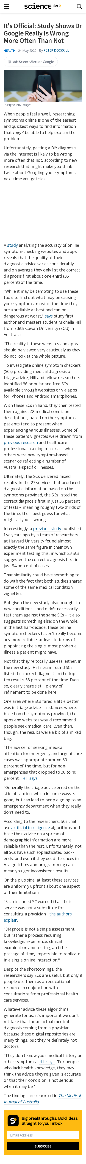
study (12, 245)
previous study (47, 528)
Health (9, 50)
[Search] (79, 6)
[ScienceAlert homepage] (43, 6)
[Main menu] (8, 6)
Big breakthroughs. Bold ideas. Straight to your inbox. (50, 1121)
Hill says (29, 778)
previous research (21, 442)
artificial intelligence (30, 827)
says (49, 316)
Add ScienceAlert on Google (33, 61)
